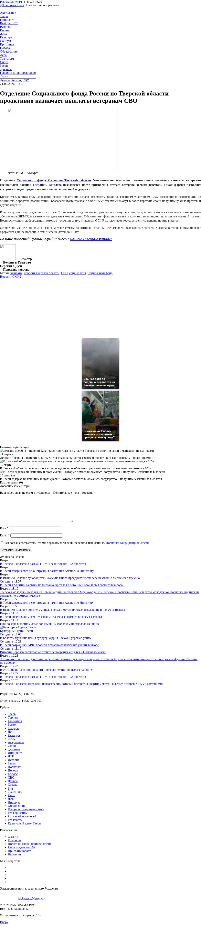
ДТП (11, 756)
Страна (12, 784)
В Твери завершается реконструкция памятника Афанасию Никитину (47, 571)
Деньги (5, 80)
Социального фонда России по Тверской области (54, 180)
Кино (11, 795)
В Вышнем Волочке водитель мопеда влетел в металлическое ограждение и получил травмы (62, 609)
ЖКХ (3, 33)
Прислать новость (20, 850)
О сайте (13, 836)
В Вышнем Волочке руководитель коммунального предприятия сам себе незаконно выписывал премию (70, 578)
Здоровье (6, 69)
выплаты (16, 273)
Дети (3, 55)
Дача (11, 798)
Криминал (7, 44)
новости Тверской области (41, 273)
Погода (5, 48)
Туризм (13, 717)
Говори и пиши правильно (18, 72)
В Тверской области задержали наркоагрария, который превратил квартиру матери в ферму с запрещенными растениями (81, 683)
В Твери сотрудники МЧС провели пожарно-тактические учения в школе (49, 645)
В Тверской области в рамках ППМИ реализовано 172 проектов (43, 563)
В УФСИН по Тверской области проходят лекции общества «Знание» (46, 669)
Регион (5, 30)
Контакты (14, 840)
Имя (4, 528)
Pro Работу (15, 820)
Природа (14, 802)
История (13, 760)
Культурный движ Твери (24, 823)
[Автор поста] (8, 259)
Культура (6, 37)
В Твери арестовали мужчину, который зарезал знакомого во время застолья (51, 616)
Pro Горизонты (17, 812)
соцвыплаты (77, 273)
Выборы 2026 (9, 23)
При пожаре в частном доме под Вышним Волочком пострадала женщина (50, 623)
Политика (14, 767)
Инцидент (7, 19)
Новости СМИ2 (10, 276)
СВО (26, 80)
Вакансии (14, 854)
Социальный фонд (100, 273)
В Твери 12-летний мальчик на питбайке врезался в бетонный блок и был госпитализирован (62, 585)
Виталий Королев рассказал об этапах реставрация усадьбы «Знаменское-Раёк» (53, 652)
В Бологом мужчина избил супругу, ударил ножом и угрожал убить (45, 638)
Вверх (4, 922)
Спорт (4, 62)
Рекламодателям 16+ (21, 847)
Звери (4, 65)
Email (5, 535)
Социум (5, 41)
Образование (8, 51)
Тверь (4, 16)
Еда (10, 788)
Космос (13, 774)
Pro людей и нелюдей (22, 816)
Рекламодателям (11, 1)
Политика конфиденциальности (127, 542)
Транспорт (7, 58)
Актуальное (8, 12)
